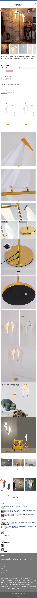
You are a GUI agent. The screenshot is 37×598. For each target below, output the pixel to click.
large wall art (25, 582)
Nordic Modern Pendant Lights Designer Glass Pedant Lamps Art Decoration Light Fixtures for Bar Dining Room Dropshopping (6, 494)
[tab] (3, 85)
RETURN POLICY (4, 570)
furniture (13, 580)
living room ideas (27, 584)
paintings (10, 586)
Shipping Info (3, 566)
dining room (31, 578)
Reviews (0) (17, 84)
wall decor (7, 588)
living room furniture (22, 584)
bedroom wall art (3, 578)
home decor (21, 580)
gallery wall (16, 580)
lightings (3, 584)
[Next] (34, 25)
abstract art (2, 577)
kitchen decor (20, 582)
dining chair (22, 578)
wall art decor (25, 586)
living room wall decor (5, 586)
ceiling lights (15, 578)
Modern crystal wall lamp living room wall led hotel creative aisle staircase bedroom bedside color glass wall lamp (30, 494)
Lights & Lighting (7, 54)
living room (7, 584)
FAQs (2, 568)
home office (10, 582)
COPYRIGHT (3, 572)
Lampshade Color (4, 67)
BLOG (2, 574)
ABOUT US (3, 564)
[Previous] (3, 25)
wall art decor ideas (33, 586)
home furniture (5, 582)
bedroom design (23, 577)
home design (34, 580)
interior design (15, 582)
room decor (13, 586)
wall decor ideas (15, 588)
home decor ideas (29, 580)
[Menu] (1, 3)
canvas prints (12, 578)
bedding (8, 577)
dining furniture (27, 578)
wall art (19, 586)
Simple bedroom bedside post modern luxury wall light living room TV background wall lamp (18, 494)
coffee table (19, 578)
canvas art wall (8, 578)
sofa (15, 586)
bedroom (11, 577)
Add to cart (9, 71)
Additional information (10, 84)
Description (3, 84)
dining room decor (3, 580)
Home (2, 54)
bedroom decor (16, 577)
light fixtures (29, 582)
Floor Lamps (13, 54)
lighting (32, 582)
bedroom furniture (28, 577)
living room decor (14, 584)
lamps (23, 582)
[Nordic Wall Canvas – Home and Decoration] (18, 3)
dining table (9, 580)
